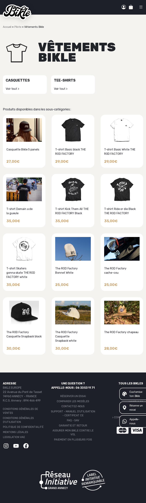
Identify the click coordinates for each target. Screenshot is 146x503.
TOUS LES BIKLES (130, 383)
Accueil (7, 26)
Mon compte (123, 7)
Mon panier (131, 7)
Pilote (17, 26)
